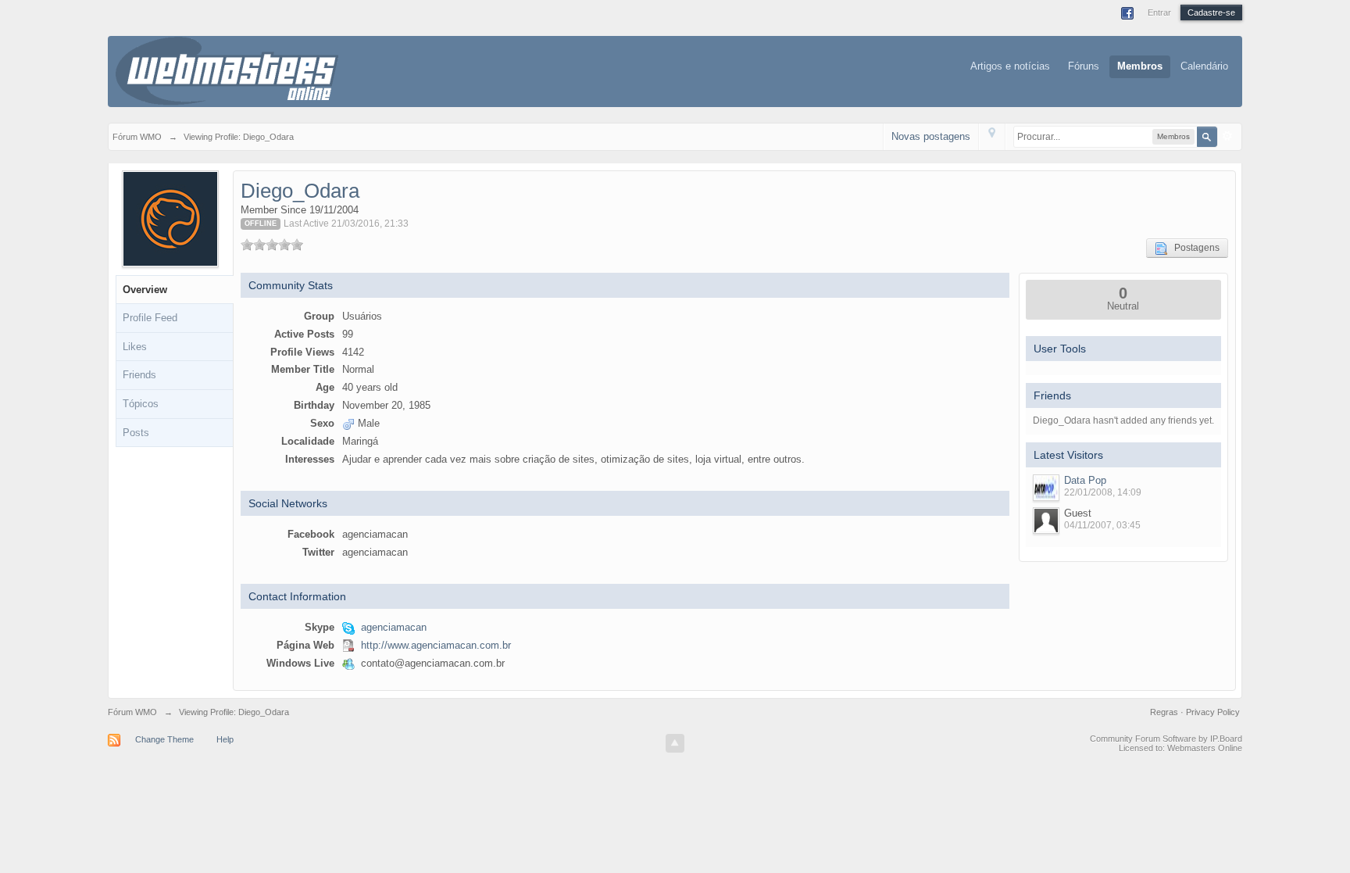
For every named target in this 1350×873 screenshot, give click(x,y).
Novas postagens (930, 136)
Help (225, 739)
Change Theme (164, 739)
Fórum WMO (132, 712)
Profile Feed (150, 318)
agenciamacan (394, 627)
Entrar (1159, 12)
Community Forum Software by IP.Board (1166, 738)
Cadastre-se (1211, 12)
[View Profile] (1046, 487)
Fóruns (1083, 66)
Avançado (1227, 136)
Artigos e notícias (1010, 66)
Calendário (1204, 66)
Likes (135, 346)
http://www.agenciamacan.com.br (436, 645)
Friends (139, 375)
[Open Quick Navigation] (992, 136)
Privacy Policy (1213, 712)
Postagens (1193, 247)
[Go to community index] (227, 70)
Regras (1165, 712)
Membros (1139, 66)
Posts (136, 432)
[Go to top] (675, 743)
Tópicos (141, 404)
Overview (145, 289)
